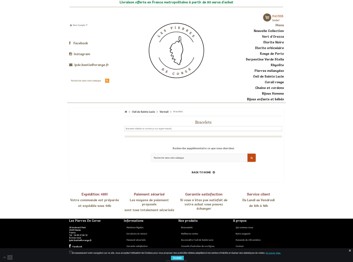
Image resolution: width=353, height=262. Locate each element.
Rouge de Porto (272, 53)
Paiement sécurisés (136, 240)
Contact (240, 246)
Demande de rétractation (248, 240)
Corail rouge (274, 82)
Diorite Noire (273, 42)
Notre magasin (243, 233)
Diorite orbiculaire (269, 48)
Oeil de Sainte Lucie (268, 76)
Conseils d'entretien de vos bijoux (198, 246)
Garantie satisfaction (137, 246)
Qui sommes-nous (244, 227)
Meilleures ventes (189, 233)
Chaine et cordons (269, 88)
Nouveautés (187, 227)
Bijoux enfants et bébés (265, 99)
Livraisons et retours (136, 233)
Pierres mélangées (269, 71)
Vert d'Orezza (273, 36)
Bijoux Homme (273, 93)
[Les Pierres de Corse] (176, 50)
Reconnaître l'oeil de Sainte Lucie (197, 240)
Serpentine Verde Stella (265, 59)
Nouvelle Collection (269, 31)
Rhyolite (277, 65)
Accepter (177, 257)
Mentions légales (134, 227)
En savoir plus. (273, 253)
